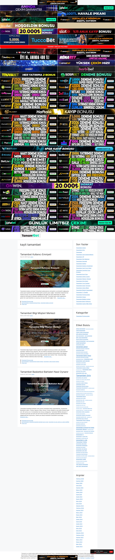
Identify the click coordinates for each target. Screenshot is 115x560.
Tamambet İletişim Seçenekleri (84, 290)
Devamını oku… (61, 298)
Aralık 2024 (79, 497)
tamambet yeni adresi (81, 449)
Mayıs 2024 (79, 512)
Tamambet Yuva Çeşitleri (83, 283)
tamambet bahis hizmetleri (82, 352)
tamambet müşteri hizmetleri (83, 415)
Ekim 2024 (79, 501)
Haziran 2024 (79, 510)
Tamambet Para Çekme (83, 420)
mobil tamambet (81, 343)
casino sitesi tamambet (82, 332)
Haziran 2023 (79, 537)
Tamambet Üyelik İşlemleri (81, 454)
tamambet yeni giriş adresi (82, 452)
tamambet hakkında (80, 389)
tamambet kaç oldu (80, 400)
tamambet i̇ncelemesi (89, 394)
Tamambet (79, 252)
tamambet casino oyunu (90, 366)
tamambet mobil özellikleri (80, 413)
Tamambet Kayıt (81, 396)
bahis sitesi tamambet (90, 328)
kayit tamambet (25, 302)
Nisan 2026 (79, 483)
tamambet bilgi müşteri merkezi (36, 361)
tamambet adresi (82, 347)
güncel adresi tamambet (82, 339)
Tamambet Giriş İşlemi (82, 281)
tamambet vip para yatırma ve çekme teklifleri (59, 422)
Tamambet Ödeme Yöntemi (83, 279)
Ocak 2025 (79, 494)
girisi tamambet (80, 336)
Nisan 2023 (79, 542)
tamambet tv (80, 434)
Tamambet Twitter (81, 442)
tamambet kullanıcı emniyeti (47, 302)
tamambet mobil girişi (80, 410)
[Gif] (57, 112)
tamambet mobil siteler (88, 410)
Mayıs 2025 (79, 490)
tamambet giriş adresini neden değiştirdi (83, 379)
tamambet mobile (79, 408)
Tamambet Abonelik (81, 261)
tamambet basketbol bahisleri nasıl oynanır (38, 422)
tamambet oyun (89, 417)
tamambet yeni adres (80, 447)
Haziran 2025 (79, 487)
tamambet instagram (80, 394)
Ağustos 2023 (80, 533)
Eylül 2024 (79, 503)
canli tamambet (80, 330)
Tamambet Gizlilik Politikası (82, 382)
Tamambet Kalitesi (81, 263)
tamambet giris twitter (81, 371)
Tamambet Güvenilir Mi (82, 388)
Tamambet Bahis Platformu (83, 301)
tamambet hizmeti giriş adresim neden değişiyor (84, 393)
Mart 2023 (79, 544)
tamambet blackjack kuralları (82, 357)
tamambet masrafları (88, 400)
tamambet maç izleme (81, 403)
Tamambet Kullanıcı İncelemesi (84, 266)
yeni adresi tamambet (82, 464)
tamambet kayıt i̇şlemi (81, 398)
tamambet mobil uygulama (82, 411)
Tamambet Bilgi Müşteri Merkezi (37, 313)
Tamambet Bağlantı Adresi (83, 299)
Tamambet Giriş (80, 250)
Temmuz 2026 (80, 478)
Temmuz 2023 (80, 535)
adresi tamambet (80, 328)
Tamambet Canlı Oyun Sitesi (83, 268)
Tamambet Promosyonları (83, 294)
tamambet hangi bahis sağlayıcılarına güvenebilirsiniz (85, 391)
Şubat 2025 (79, 492)
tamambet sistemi (90, 429)
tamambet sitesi (79, 431)
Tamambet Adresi (81, 248)
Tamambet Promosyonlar (27, 301)
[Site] (28, 81)
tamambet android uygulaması (82, 348)
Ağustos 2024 (80, 506)
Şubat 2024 (79, 519)
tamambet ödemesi (91, 455)
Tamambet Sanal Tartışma (83, 285)
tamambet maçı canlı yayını (80, 405)
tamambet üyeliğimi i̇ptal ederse (81, 461)
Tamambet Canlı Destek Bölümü (84, 254)
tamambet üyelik (81, 459)
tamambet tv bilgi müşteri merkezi (51, 361)
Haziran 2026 (79, 481)
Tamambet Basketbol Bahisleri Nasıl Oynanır (44, 371)
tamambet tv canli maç (82, 436)
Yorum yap (24, 304)
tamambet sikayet (81, 429)
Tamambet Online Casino (83, 276)
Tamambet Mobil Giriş (87, 408)
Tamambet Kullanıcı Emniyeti (35, 254)
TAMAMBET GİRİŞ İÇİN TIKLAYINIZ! (57, 46)
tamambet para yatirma (82, 418)
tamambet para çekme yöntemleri (81, 422)
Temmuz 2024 (80, 508)
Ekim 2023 (79, 528)
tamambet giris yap (81, 373)
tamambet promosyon (81, 425)
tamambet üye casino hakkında (81, 457)
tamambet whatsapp (81, 445)
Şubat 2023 (79, 546)
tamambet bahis (80, 350)
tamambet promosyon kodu (85, 427)
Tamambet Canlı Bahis (81, 362)
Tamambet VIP (80, 257)
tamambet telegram (88, 432)
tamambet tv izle (81, 440)
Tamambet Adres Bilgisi (82, 288)
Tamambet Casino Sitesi (82, 368)
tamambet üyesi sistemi (80, 462)
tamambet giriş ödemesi (80, 381)
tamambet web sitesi (81, 443)
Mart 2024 (79, 517)
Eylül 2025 (79, 485)
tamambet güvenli (91, 388)
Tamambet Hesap (81, 297)
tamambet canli (88, 359)
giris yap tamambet (81, 337)
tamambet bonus (80, 359)
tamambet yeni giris (81, 450)
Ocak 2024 (79, 521)
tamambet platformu (80, 423)
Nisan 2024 (79, 515)
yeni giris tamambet (82, 466)
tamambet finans (79, 369)
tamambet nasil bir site (81, 417)
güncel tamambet (81, 341)
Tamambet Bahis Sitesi (83, 355)
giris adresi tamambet (82, 334)
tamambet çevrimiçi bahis (81, 455)
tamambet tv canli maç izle (82, 438)
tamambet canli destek (83, 361)
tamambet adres (80, 344)
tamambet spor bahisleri (89, 431)
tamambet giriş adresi (81, 377)
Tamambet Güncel (80, 384)
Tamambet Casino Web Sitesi (84, 303)
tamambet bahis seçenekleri (82, 353)
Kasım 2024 (79, 499)
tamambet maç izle (80, 401)
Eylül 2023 (79, 530)
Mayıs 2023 (79, 539)
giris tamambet (88, 336)
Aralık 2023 (79, 524)
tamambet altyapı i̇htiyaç (34, 302)
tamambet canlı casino (81, 364)
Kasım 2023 (79, 526)
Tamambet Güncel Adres (82, 386)
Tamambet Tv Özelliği (82, 292)
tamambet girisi (87, 369)
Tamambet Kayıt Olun (82, 274)
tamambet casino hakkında (80, 366)
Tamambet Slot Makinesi (82, 259)
